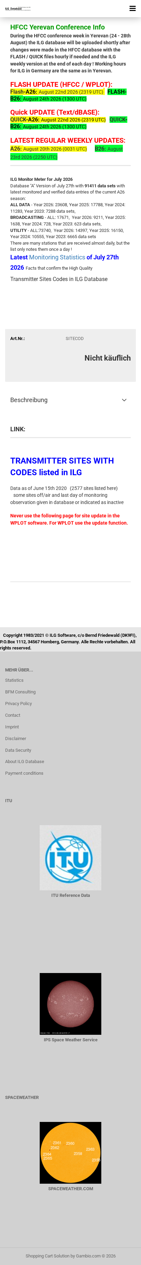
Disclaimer (15, 738)
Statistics (14, 680)
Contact (12, 715)
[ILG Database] (15, 8)
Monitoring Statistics (58, 257)
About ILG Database (24, 761)
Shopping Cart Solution (47, 1255)
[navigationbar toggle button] (132, 8)
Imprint (12, 726)
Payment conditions (24, 773)
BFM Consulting (20, 691)
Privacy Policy (18, 703)
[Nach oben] (122, 1254)
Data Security (18, 750)
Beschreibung (29, 399)
